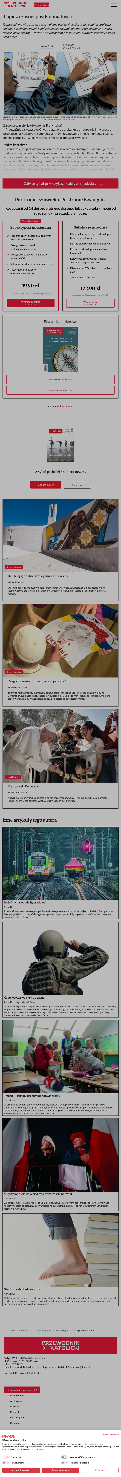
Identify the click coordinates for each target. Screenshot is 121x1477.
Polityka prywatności (110, 1434)
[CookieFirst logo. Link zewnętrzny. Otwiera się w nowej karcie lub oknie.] (8, 1436)
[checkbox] (5, 1457)
